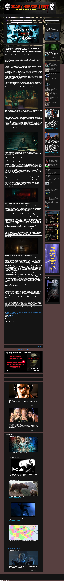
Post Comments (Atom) (25, 349)
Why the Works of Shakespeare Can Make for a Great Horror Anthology (54, 69)
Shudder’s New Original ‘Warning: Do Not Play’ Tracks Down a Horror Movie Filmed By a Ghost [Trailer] (54, 198)
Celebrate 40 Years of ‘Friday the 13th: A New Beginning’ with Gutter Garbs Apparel (54, 160)
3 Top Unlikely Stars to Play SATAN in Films (53, 98)
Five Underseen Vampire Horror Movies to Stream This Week (51, 26)
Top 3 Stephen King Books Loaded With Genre (53, 78)
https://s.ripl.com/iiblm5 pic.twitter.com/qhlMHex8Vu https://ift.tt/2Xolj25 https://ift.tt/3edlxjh (54, 165)
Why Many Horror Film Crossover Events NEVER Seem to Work (53, 84)
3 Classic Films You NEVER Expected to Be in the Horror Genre (53, 74)
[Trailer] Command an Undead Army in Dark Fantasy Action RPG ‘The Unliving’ (54, 193)
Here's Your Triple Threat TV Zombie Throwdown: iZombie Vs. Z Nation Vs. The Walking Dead (54, 103)
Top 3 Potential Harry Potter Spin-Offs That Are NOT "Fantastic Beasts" (53, 93)
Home (24, 346)
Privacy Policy (33, 576)
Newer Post (7, 346)
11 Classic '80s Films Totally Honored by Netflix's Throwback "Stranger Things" (54, 64)
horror (8, 316)
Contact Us (37, 576)
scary (10, 316)
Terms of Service (27, 576)
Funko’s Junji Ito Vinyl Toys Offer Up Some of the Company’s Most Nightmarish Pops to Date (52, 202)
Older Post (40, 346)
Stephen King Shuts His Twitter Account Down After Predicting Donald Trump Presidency (53, 89)
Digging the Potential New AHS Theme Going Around (53, 182)
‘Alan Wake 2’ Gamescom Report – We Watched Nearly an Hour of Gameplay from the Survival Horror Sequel (24, 308)
